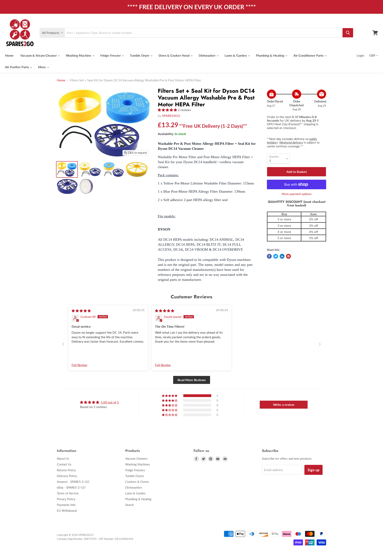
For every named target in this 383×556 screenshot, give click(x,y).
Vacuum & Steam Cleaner (38, 55)
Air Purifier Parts (17, 67)
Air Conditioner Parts (308, 55)
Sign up (313, 470)
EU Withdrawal (67, 510)
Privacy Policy (66, 499)
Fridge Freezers (135, 470)
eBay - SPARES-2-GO (71, 487)
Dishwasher (207, 55)
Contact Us (64, 464)
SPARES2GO (171, 115)
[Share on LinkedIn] (282, 256)
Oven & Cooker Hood (174, 55)
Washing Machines (137, 464)
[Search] (348, 32)
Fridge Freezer (110, 55)
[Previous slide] (63, 344)
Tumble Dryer (140, 55)
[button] (168, 110)
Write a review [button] (283, 404)
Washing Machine (79, 55)
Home (9, 55)
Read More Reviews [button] (192, 380)
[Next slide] (320, 344)
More (42, 67)
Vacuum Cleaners (136, 458)
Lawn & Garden (236, 55)
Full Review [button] (79, 365)
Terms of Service (68, 493)
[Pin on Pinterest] (288, 256)
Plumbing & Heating (270, 55)
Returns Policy (66, 470)
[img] (81, 311)
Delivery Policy (67, 476)
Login (360, 55)
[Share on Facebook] (269, 256)
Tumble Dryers (134, 476)
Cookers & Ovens (137, 481)
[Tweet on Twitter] (275, 256)
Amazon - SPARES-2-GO (73, 481)
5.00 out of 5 (110, 402)
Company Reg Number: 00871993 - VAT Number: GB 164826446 (95, 538)
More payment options (297, 194)
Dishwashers (133, 487)
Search (129, 505)
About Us (63, 458)
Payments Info (66, 505)
